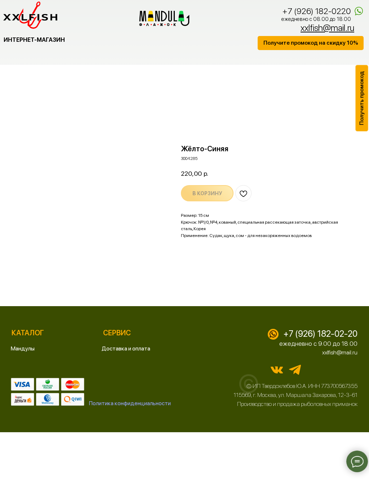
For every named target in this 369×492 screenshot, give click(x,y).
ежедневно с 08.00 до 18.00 (316, 19)
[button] (311, 43)
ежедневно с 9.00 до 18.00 (318, 343)
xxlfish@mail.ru (339, 352)
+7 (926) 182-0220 (316, 11)
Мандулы (23, 348)
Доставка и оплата (126, 348)
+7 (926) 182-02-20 (320, 333)
